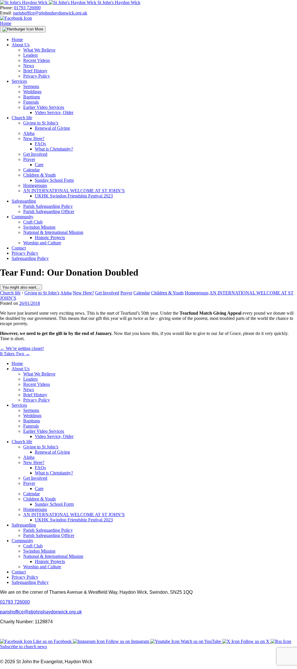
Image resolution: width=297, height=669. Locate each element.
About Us (21, 44)
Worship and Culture (42, 242)
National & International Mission (53, 232)
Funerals (31, 102)
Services (19, 81)
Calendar (31, 169)
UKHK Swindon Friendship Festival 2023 (74, 195)
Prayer (29, 159)
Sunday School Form (54, 180)
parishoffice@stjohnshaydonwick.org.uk (50, 12)
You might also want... (21, 287)
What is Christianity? (54, 148)
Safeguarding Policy (30, 258)
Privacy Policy (36, 76)
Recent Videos (36, 60)
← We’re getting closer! (22, 348)
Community (22, 216)
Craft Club (33, 221)
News (28, 65)
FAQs (40, 143)
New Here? (33, 138)
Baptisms (31, 96)
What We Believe (39, 49)
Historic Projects (50, 237)
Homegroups (35, 185)
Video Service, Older (54, 112)
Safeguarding (24, 201)
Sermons (31, 86)
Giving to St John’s (40, 122)
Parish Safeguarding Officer (48, 211)
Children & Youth (39, 175)
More (38, 29)
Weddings (32, 91)
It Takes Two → (15, 353)
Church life (22, 117)
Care (39, 164)
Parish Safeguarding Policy (48, 206)
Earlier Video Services (43, 107)
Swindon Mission (39, 227)
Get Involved (35, 154)
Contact (19, 247)
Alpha (29, 133)
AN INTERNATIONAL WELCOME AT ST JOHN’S (74, 190)
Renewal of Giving (52, 128)
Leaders (30, 55)
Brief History (35, 70)
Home (5, 23)
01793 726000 (27, 7)
